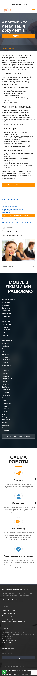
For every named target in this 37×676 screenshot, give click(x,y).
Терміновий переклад (10, 206)
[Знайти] (33, 266)
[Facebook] (3, 600)
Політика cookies (25, 670)
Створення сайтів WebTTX (10, 674)
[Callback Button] (4, 672)
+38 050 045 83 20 (11, 231)
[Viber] (16, 600)
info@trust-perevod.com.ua (14, 235)
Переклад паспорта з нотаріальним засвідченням (18, 619)
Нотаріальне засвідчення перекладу (15, 219)
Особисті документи (9, 203)
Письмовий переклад (10, 199)
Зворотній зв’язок (7, 642)
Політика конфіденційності (10, 670)
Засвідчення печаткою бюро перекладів (16, 222)
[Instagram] (8, 600)
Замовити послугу (12, 36)
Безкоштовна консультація (18, 436)
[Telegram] (12, 600)
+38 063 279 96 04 (11, 228)
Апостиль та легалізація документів (15, 215)
